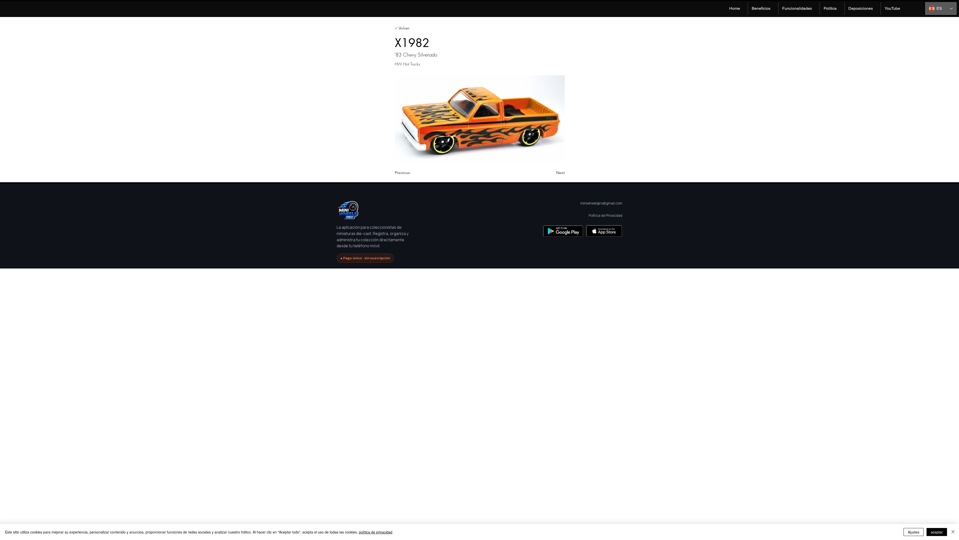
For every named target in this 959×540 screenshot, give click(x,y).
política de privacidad (375, 532)
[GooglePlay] (563, 231)
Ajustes (913, 532)
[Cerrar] (953, 532)
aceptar (937, 532)
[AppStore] (604, 230)
